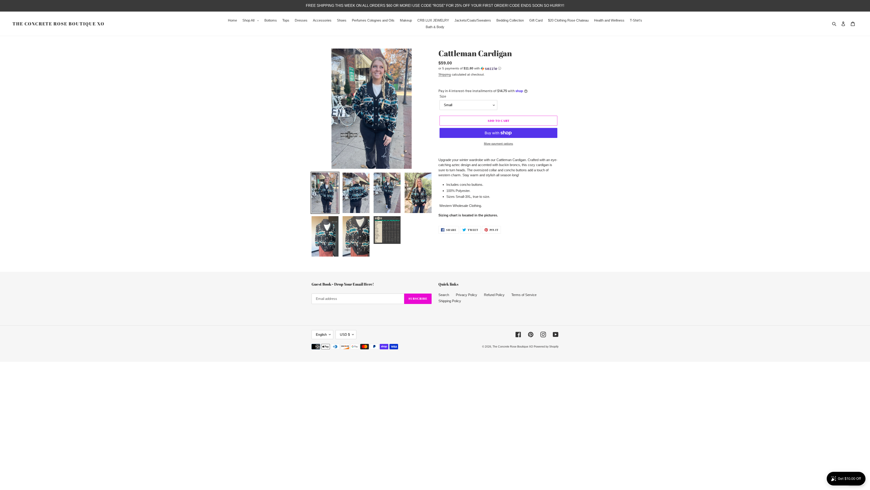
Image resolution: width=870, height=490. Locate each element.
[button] (469, 68)
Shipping (444, 74)
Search (443, 295)
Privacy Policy (466, 295)
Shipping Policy (449, 301)
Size (443, 96)
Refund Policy (494, 295)
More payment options (498, 143)
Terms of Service (523, 295)
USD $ (345, 334)
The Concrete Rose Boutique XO (58, 24)
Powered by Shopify (546, 346)
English (321, 334)
